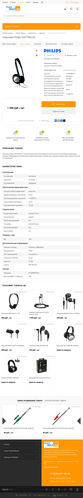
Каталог (21, 2)
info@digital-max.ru (63, 478)
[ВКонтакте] (55, 120)
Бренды (35, 2)
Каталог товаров (12, 26)
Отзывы (13, 2)
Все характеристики (70, 70)
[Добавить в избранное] (36, 51)
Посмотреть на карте (51, 467)
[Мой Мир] (61, 120)
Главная (5, 2)
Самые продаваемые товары (29, 401)
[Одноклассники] (58, 120)
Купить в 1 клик (59, 111)
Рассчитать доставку (27, 120)
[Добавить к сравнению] (36, 55)
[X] (64, 120)
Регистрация (75, 2)
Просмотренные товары (55, 401)
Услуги (28, 2)
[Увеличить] (21, 72)
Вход (67, 2)
